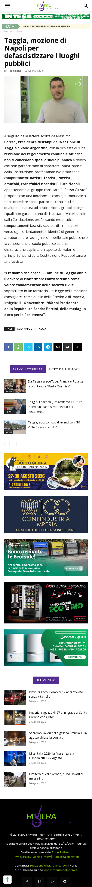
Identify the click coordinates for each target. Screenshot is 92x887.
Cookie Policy (42, 856)
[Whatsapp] (52, 882)
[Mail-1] (65, 882)
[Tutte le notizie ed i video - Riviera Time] (46, 816)
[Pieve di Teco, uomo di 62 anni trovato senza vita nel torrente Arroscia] (15, 697)
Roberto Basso (61, 852)
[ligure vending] (46, 602)
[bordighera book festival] (46, 471)
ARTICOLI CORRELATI (28, 369)
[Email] (57, 347)
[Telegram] (48, 347)
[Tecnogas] (46, 647)
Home (8, 31)
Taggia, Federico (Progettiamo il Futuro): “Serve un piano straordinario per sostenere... (56, 407)
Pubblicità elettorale (66, 856)
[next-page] (13, 443)
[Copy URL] (77, 347)
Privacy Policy (22, 856)
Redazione (14, 70)
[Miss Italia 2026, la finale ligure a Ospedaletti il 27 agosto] (15, 758)
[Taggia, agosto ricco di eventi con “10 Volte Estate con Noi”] (15, 427)
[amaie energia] (46, 557)
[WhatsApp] (18, 347)
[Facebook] (8, 347)
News (19, 31)
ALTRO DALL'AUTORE (63, 369)
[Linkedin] (38, 347)
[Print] (67, 347)
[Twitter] (28, 347)
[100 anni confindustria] (46, 514)
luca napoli (25, 328)
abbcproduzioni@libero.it (60, 870)
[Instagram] (40, 882)
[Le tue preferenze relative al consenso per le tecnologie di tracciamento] (7, 879)
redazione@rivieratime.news (49, 865)
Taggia (41, 328)
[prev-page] (7, 443)
